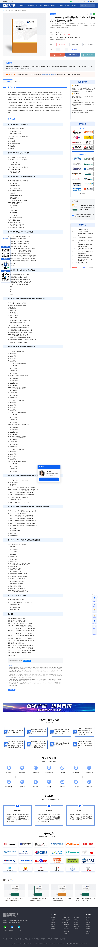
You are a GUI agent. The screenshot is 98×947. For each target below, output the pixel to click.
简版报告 (53, 926)
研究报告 (30, 5)
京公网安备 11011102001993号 (58, 944)
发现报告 (56, 939)
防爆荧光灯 (53, 14)
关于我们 (84, 1)
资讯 (60, 5)
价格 (51, 44)
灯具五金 (24, 10)
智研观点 (21, 5)
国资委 (38, 939)
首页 (6, 10)
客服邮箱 (52, 39)
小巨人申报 (65, 926)
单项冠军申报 (65, 928)
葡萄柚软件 (62, 939)
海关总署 (43, 939)
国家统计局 (16, 939)
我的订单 (92, 1)
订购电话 (52, 37)
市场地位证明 (65, 924)
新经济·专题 (77, 926)
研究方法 (88, 920)
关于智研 (88, 917)
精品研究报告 (65, 922)
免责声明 (88, 931)
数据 (73, 5)
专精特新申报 (65, 931)
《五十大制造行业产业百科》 (49, 74)
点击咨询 (49, 479)
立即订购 (58, 54)
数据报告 (76, 922)
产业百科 (38, 5)
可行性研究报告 (66, 920)
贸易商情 (53, 922)
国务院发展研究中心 (25, 939)
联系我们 (88, 933)
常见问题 (88, 926)
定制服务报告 (65, 917)
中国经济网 (49, 939)
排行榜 (67, 5)
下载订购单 (76, 49)
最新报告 (53, 917)
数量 (51, 49)
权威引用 (88, 922)
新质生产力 (76, 924)
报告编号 (52, 32)
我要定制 (91, 267)
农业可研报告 (77, 917)
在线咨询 (74, 54)
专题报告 (64, 933)
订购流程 (88, 924)
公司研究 (76, 920)
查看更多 (82, 116)
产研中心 (53, 5)
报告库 (46, 5)
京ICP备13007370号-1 (43, 944)
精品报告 (53, 920)
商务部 (33, 939)
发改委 (10, 939)
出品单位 (52, 34)
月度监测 (53, 924)
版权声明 (9, 63)
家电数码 (17, 10)
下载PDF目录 (89, 54)
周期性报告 (76, 928)
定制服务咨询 (26, 660)
